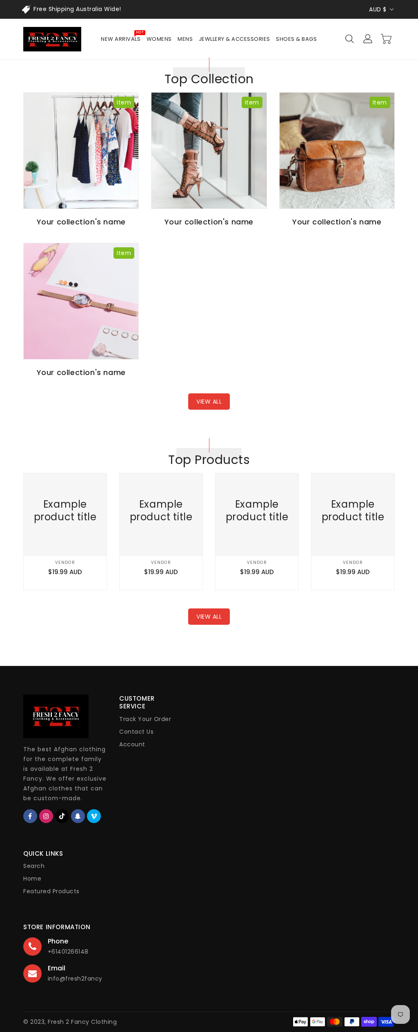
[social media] (30, 816)
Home (32, 878)
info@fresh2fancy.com (83, 978)
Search (33, 866)
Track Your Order (145, 719)
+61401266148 (68, 952)
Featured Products (51, 891)
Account (132, 744)
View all (209, 401)
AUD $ (378, 9)
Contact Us (136, 732)
